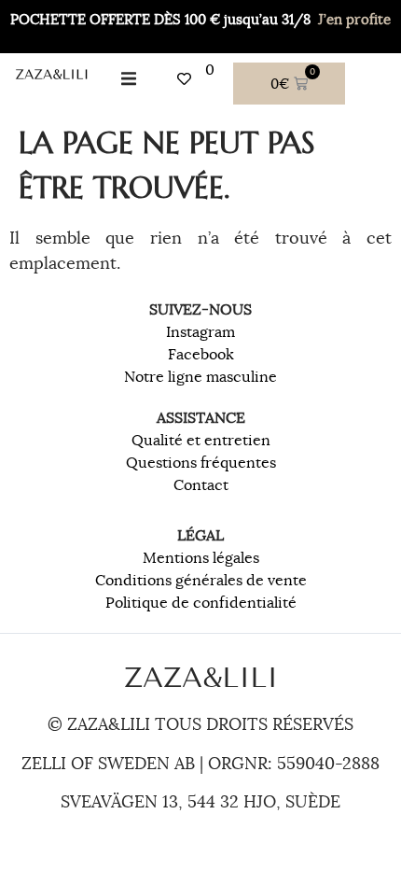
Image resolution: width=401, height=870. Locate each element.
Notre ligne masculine (200, 377)
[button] (128, 79)
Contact (200, 485)
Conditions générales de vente (201, 580)
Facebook (201, 354)
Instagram (200, 332)
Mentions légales (201, 558)
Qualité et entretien (200, 440)
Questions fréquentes (201, 463)
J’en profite (354, 19)
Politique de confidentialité (201, 603)
